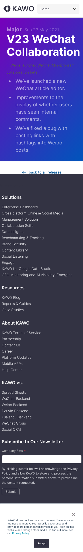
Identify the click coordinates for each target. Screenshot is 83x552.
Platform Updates (16, 357)
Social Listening (15, 256)
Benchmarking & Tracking (23, 238)
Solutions (12, 197)
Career (7, 351)
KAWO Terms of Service (22, 332)
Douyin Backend (15, 411)
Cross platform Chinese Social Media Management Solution (32, 216)
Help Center (12, 369)
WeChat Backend (16, 398)
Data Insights (12, 231)
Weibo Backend (14, 404)
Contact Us (11, 345)
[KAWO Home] (19, 9)
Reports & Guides (16, 303)
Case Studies (13, 310)
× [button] (73, 512)
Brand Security (14, 244)
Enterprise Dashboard (20, 207)
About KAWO (16, 323)
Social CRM (11, 429)
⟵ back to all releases (41, 172)
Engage (8, 262)
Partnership (11, 339)
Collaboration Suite (17, 225)
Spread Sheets (14, 392)
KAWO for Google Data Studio (26, 268)
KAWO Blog (11, 297)
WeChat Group (14, 423)
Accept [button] (41, 543)
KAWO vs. (12, 382)
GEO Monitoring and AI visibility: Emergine (37, 275)
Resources (13, 287)
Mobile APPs (12, 363)
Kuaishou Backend (17, 417)
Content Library (15, 250)
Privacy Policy (20, 533)
